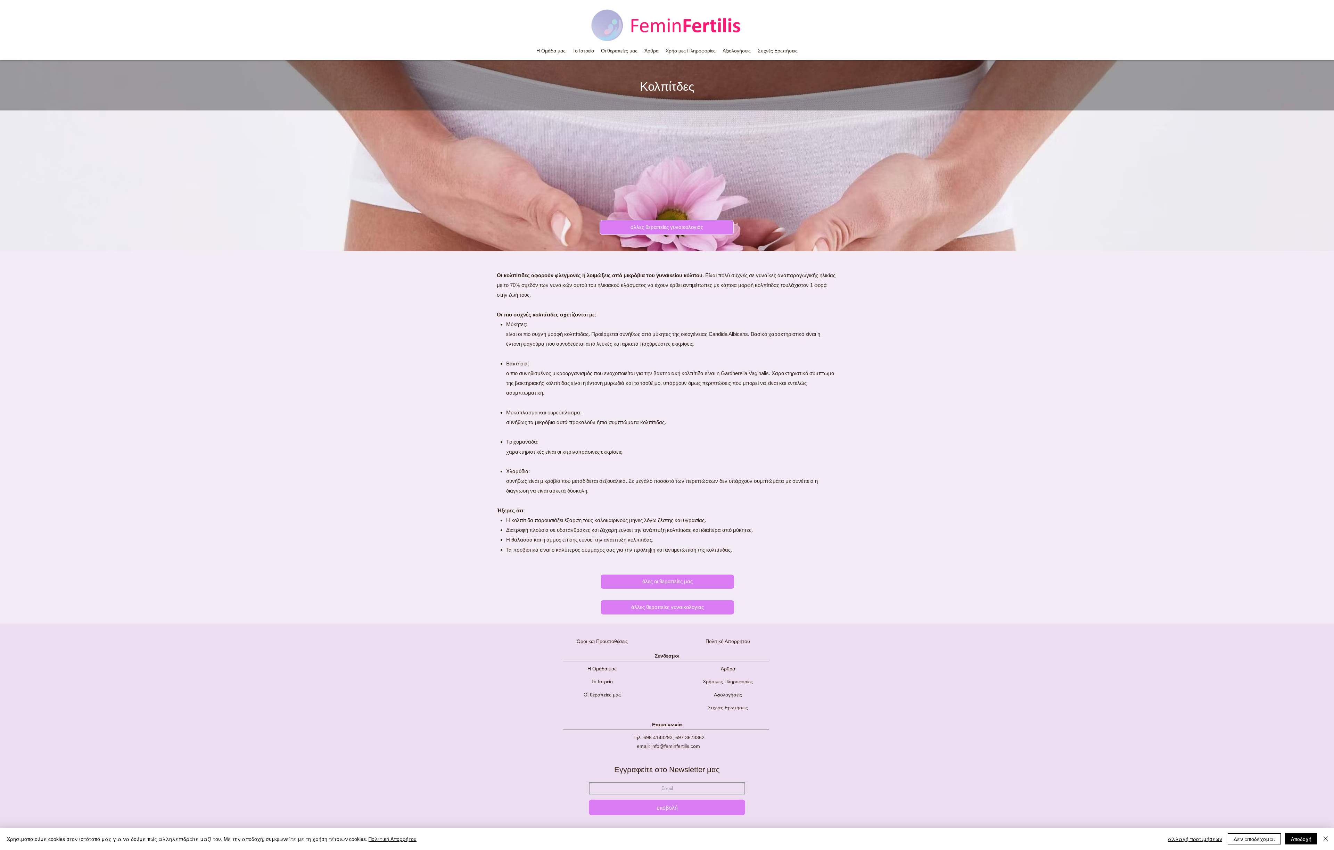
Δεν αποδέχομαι (1254, 838)
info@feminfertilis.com (675, 746)
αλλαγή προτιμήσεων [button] (1195, 838)
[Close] (1325, 838)
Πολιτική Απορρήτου (728, 641)
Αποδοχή (1301, 838)
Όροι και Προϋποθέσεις (602, 641)
